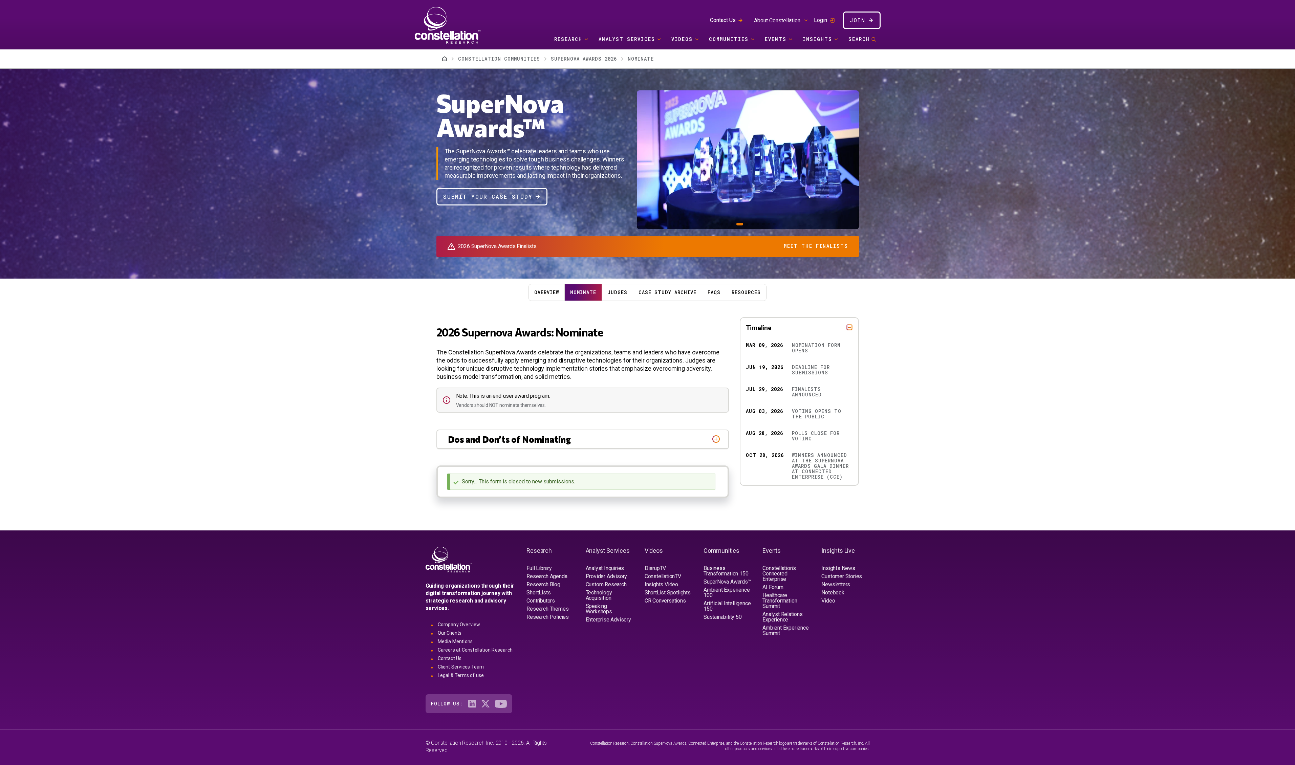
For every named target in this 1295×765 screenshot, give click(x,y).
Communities (729, 39)
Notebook (832, 592)
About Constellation (777, 20)
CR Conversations (665, 600)
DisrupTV (655, 568)
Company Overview (459, 624)
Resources (746, 292)
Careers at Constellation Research (475, 650)
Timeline (759, 327)
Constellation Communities (499, 59)
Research (568, 39)
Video (828, 600)
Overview (546, 292)
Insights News (838, 568)
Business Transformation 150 (726, 571)
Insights (817, 39)
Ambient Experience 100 (727, 592)
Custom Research (606, 584)
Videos (682, 39)
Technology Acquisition (599, 595)
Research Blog (543, 584)
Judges (617, 292)
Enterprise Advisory (608, 619)
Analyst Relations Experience (782, 617)
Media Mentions (455, 641)
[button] (721, 224)
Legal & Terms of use (461, 675)
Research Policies (547, 617)
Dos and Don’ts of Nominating (509, 439)
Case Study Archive (667, 292)
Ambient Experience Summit (785, 630)
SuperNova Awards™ (727, 581)
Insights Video (661, 584)
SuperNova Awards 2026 (584, 59)
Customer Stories (841, 576)
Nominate (583, 292)
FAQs (714, 292)
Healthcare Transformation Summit (779, 600)
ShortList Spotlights (668, 592)
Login (820, 20)
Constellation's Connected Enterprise (779, 573)
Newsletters (835, 584)
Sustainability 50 (723, 617)
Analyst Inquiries (605, 568)
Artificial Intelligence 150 (727, 606)
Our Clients (450, 633)
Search (859, 39)
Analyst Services (627, 39)
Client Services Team (461, 667)
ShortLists (538, 592)
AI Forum (772, 587)
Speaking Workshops (599, 609)
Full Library (539, 568)
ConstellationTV (663, 576)
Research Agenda (546, 576)
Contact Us (723, 20)
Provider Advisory (606, 576)
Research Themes (547, 609)
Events (775, 39)
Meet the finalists (816, 246)
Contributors (540, 600)
